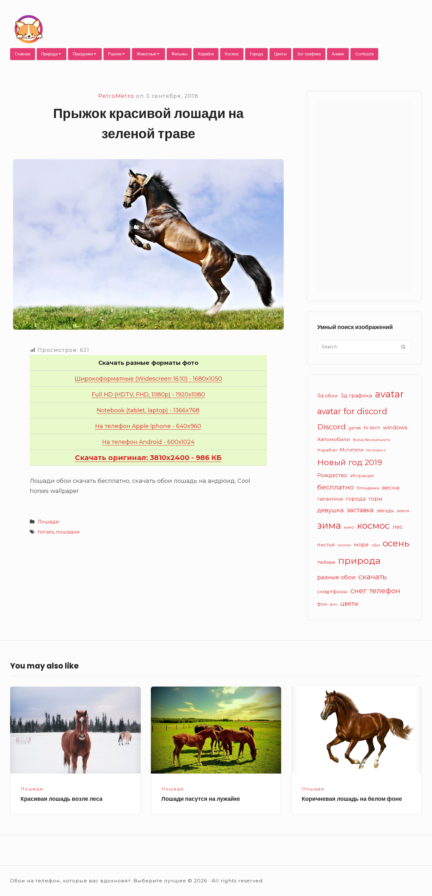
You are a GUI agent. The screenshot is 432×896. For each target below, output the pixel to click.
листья (326, 545)
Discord (331, 426)
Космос (232, 54)
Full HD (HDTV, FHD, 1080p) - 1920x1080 (148, 394)
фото (333, 604)
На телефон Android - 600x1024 (148, 441)
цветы (349, 603)
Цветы (280, 54)
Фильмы (179, 54)
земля (403, 510)
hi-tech (372, 428)
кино (349, 527)
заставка (360, 510)
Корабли (206, 54)
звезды (385, 510)
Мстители (351, 450)
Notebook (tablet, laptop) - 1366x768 (148, 410)
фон (322, 604)
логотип (344, 545)
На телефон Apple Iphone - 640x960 (148, 426)
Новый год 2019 (349, 462)
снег (358, 591)
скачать (372, 576)
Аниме (338, 54)
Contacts (364, 54)
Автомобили (333, 439)
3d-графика (309, 54)
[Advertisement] (364, 196)
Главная (22, 54)
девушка (330, 510)
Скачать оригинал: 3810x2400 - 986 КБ (148, 457)
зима (329, 525)
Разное (114, 54)
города (356, 498)
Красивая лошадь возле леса (61, 799)
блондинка (368, 488)
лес (397, 526)
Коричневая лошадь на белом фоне (352, 799)
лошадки (68, 532)
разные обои (336, 577)
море (361, 544)
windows (395, 427)
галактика (330, 499)
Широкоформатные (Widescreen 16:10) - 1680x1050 (148, 378)
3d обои (327, 396)
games (355, 428)
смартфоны (332, 591)
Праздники (83, 54)
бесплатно (335, 487)
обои (376, 545)
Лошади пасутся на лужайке (200, 799)
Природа (49, 54)
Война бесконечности (371, 440)
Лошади (48, 522)
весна (390, 487)
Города (256, 54)
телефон (384, 591)
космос (373, 525)
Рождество (332, 475)
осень (396, 543)
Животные (146, 54)
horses (46, 532)
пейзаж (326, 562)
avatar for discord (352, 411)
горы (375, 498)
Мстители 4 (376, 450)
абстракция (362, 475)
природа (359, 560)
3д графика (356, 395)
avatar (389, 394)
